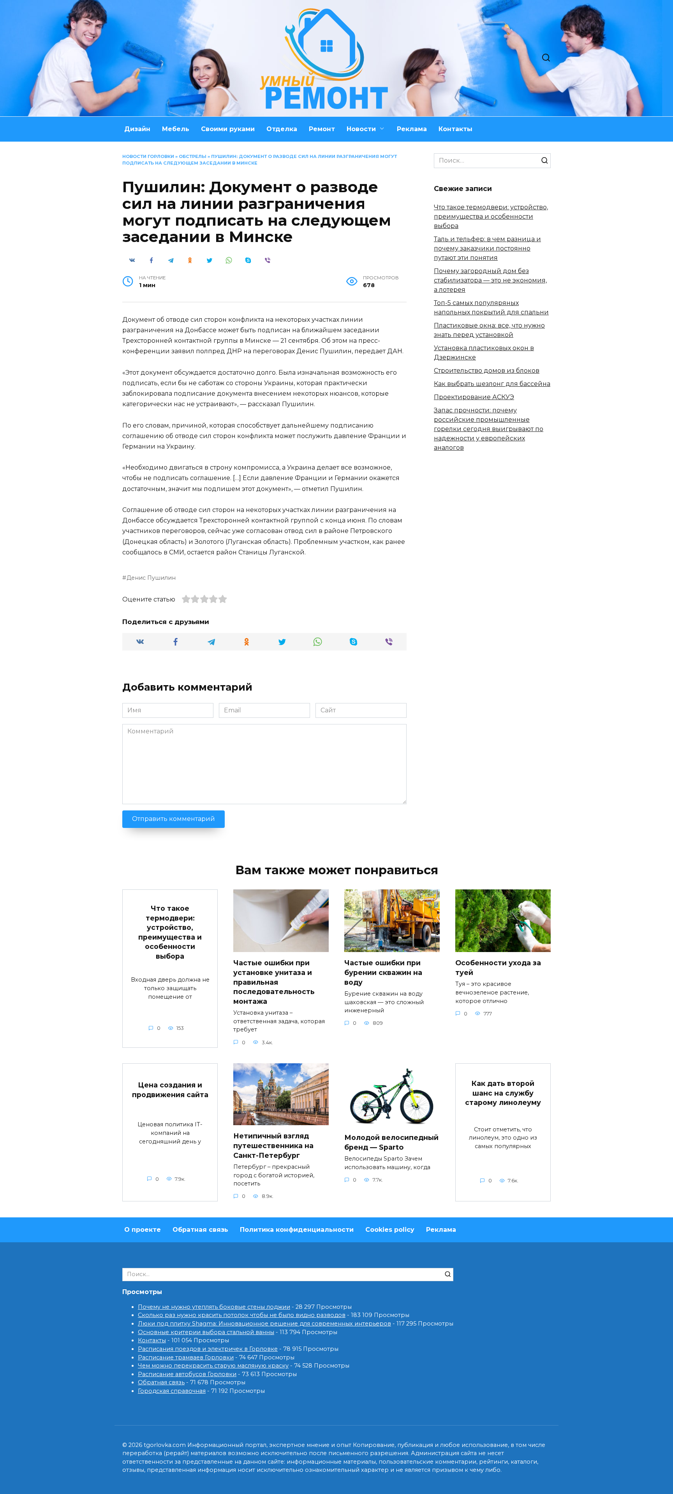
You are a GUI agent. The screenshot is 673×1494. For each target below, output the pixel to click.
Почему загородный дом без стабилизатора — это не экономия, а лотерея (490, 280)
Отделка (281, 129)
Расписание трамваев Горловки (186, 1357)
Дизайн (137, 129)
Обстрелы (192, 156)
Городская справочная (172, 1390)
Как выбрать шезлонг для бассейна (492, 384)
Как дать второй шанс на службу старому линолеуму (503, 1092)
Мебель (175, 129)
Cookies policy (389, 1229)
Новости (361, 129)
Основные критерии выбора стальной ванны (206, 1332)
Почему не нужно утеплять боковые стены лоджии (214, 1306)
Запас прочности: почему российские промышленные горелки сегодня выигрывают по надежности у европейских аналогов (488, 429)
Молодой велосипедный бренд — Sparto (391, 1142)
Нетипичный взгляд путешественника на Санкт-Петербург (273, 1145)
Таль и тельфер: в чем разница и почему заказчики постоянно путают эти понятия (487, 248)
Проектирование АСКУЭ (474, 397)
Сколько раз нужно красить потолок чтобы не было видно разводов (241, 1315)
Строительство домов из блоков (486, 370)
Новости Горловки (148, 156)
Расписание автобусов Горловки (187, 1374)
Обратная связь (200, 1229)
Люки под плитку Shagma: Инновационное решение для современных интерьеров (264, 1323)
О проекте (142, 1229)
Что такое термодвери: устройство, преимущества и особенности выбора (491, 216)
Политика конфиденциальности (297, 1229)
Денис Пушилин (151, 577)
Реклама (412, 129)
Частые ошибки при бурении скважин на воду (383, 972)
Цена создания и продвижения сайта (170, 1090)
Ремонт (322, 129)
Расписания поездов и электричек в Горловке (208, 1348)
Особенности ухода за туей (498, 968)
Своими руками (228, 129)
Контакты (455, 129)
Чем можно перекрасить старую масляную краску (213, 1365)
